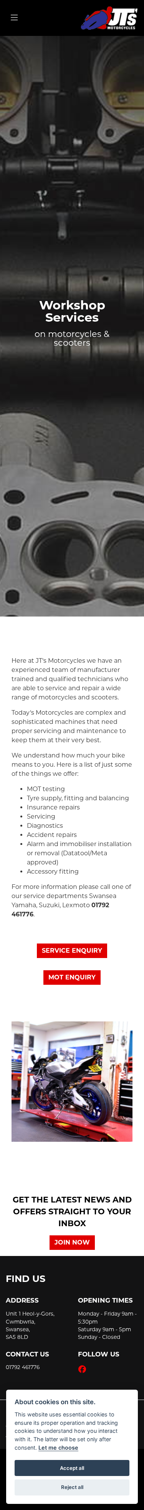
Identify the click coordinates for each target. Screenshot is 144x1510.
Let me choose (58, 1447)
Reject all (72, 1487)
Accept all (72, 1468)
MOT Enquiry (72, 977)
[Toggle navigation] (14, 18)
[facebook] (84, 1369)
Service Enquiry (72, 950)
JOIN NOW (72, 1242)
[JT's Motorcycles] (109, 17)
